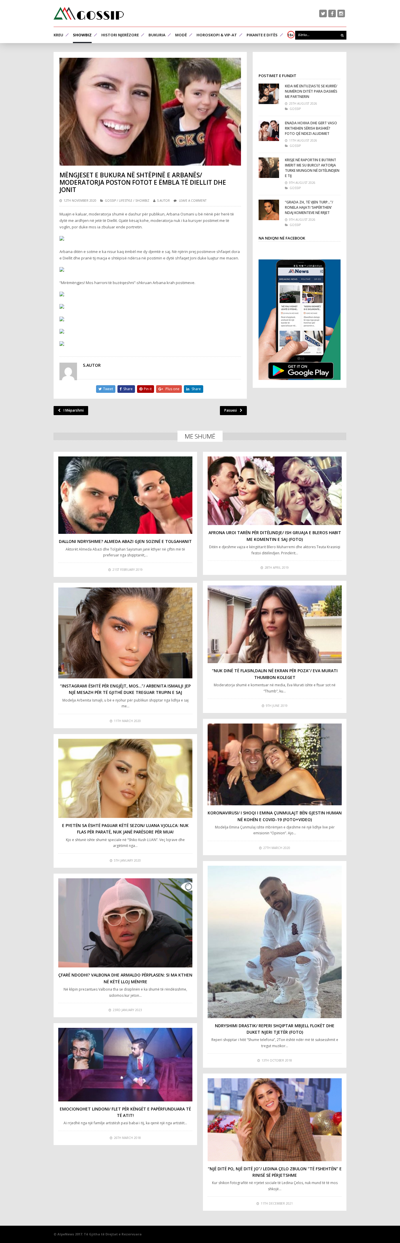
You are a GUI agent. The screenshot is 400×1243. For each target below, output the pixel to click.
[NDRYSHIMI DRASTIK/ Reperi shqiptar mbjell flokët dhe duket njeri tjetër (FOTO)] (275, 942)
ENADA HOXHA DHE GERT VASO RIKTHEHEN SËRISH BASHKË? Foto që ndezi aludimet (311, 128)
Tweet (108, 388)
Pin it (148, 388)
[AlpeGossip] (89, 13)
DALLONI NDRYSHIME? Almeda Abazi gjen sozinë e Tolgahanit (125, 541)
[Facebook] (332, 13)
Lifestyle (125, 200)
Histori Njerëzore (120, 35)
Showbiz (82, 35)
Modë (181, 35)
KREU (58, 35)
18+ (290, 35)
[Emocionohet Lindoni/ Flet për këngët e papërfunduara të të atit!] (125, 1064)
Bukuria (156, 35)
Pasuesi (230, 410)
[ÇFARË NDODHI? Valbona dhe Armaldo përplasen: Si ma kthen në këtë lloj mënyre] (125, 923)
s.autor (163, 200)
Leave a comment (192, 200)
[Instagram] (341, 13)
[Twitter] (323, 13)
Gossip (110, 200)
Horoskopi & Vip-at (216, 35)
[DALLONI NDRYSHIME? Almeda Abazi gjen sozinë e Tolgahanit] (125, 495)
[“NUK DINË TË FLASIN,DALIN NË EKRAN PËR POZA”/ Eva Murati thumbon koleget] (275, 624)
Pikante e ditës (262, 35)
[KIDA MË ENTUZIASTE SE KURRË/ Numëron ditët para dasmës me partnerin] (269, 94)
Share (128, 388)
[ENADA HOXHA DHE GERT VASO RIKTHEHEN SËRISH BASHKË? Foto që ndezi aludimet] (269, 130)
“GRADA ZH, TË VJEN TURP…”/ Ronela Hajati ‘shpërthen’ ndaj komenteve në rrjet (309, 207)
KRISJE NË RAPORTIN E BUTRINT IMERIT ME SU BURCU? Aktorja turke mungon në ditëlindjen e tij (312, 167)
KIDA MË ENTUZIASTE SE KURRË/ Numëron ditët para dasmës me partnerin (311, 91)
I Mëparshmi (74, 410)
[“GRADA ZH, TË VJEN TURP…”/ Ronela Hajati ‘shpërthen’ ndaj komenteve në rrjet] (269, 210)
